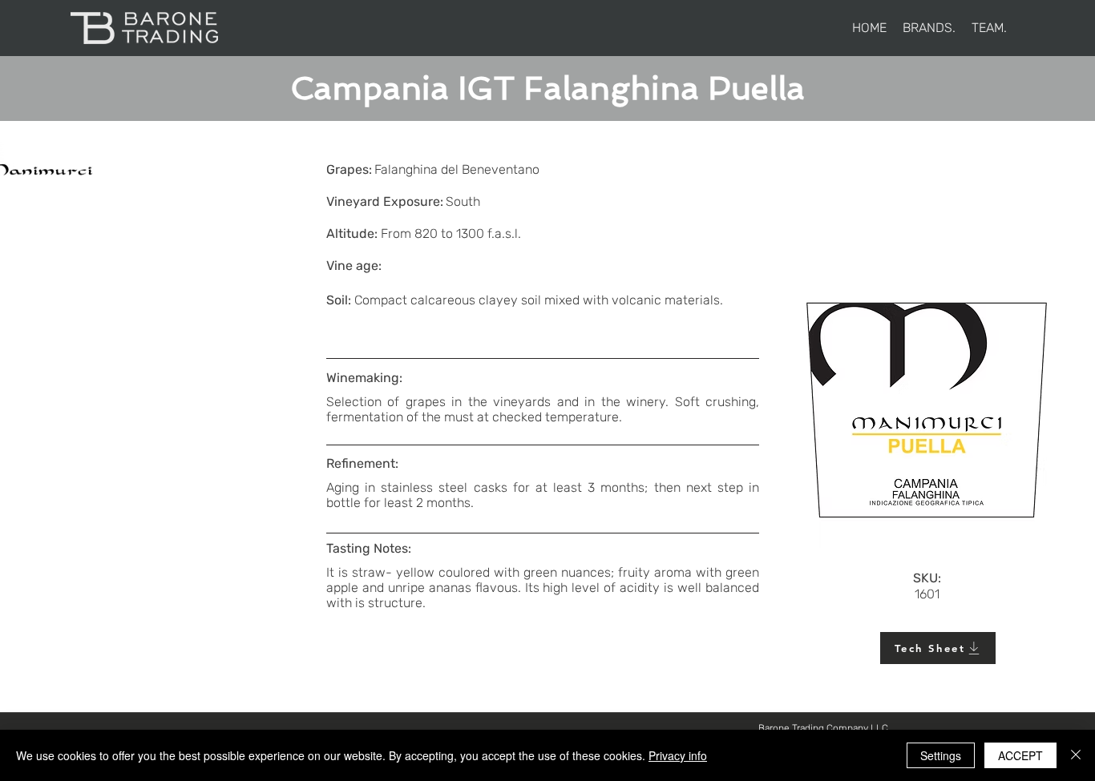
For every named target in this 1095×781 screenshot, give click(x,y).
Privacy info (678, 755)
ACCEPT (1020, 755)
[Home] (144, 28)
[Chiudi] (1075, 755)
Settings (940, 755)
